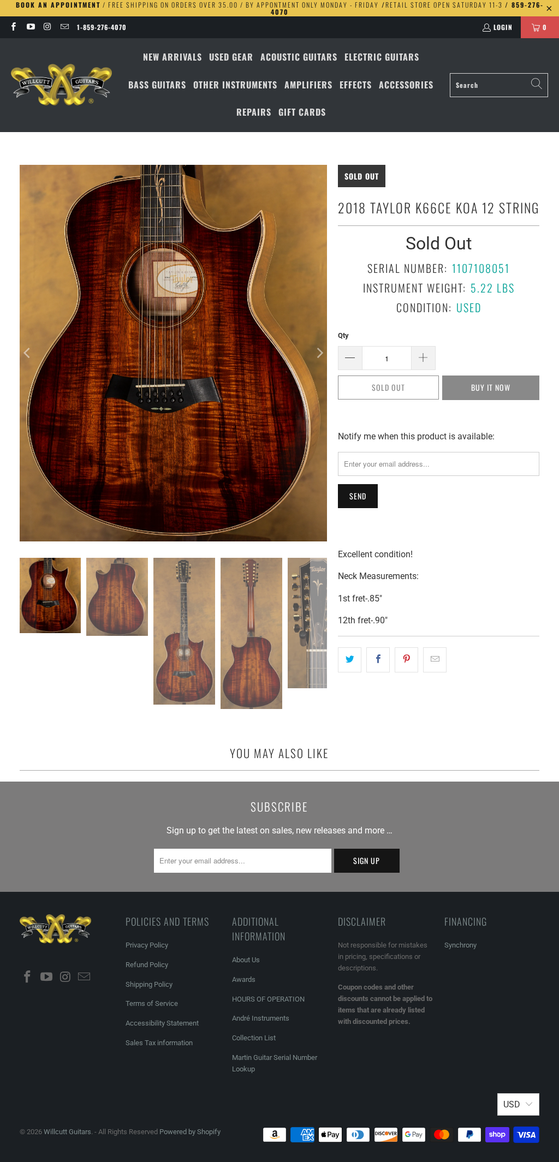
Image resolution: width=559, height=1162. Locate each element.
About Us (246, 960)
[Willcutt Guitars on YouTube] (29, 27)
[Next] (319, 353)
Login (503, 27)
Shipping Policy (149, 984)
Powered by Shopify (190, 1132)
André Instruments (260, 1018)
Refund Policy (147, 965)
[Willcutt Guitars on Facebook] (12, 27)
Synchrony (460, 945)
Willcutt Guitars (67, 1132)
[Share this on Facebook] (378, 659)
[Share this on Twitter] (349, 659)
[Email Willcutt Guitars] (64, 27)
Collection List (254, 1038)
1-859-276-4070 (102, 27)
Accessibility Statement (162, 1023)
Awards (243, 979)
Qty (343, 335)
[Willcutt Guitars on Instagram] (47, 27)
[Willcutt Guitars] (61, 85)
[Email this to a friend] (435, 659)
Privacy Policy (147, 945)
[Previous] (28, 353)
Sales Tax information (159, 1043)
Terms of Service (152, 1003)
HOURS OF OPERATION (268, 999)
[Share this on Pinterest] (406, 659)
